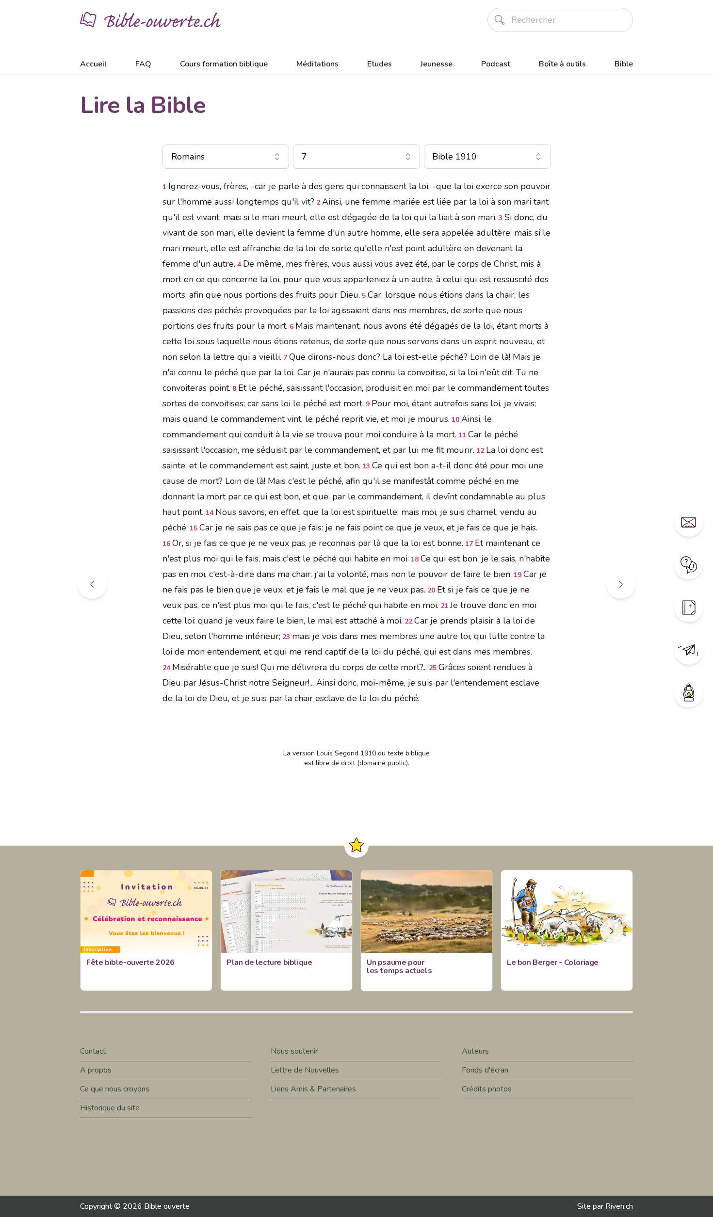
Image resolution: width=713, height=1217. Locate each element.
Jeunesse (437, 64)
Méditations (317, 64)
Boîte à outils (562, 64)
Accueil (93, 64)
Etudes (379, 64)
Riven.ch (619, 1206)
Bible (624, 64)
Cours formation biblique (224, 64)
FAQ (143, 64)
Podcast (495, 64)
